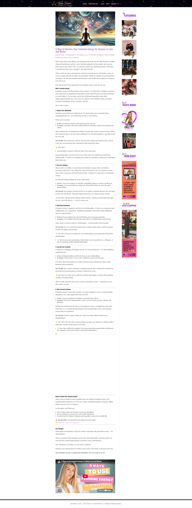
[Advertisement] (129, 306)
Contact (113, 4)
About (85, 4)
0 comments (75, 57)
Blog (102, 4)
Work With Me (93, 4)
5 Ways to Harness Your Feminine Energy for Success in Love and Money (84, 50)
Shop (107, 4)
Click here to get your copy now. (69, 422)
